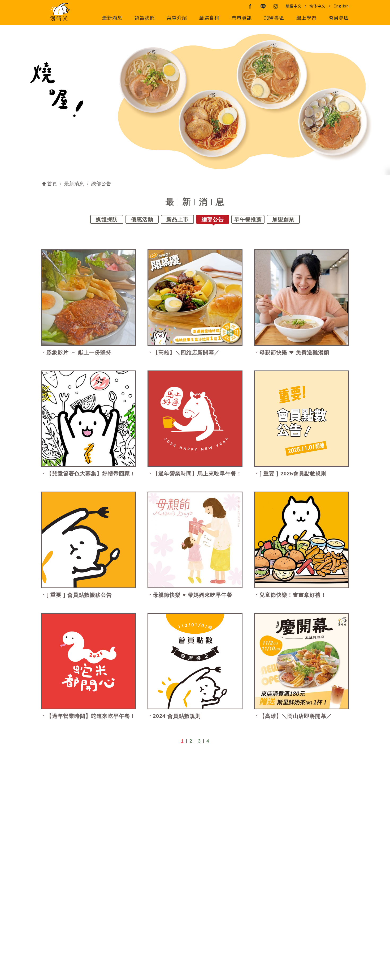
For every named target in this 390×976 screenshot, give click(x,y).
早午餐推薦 (248, 219)
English (341, 5)
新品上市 (177, 219)
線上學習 (306, 17)
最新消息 (112, 17)
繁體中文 (293, 5)
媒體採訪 (107, 219)
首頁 (52, 183)
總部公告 (213, 219)
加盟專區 (274, 17)
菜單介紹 (177, 17)
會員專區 (339, 17)
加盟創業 (283, 219)
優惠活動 (142, 219)
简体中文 (317, 5)
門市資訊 (242, 17)
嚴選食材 (209, 17)
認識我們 (145, 17)
